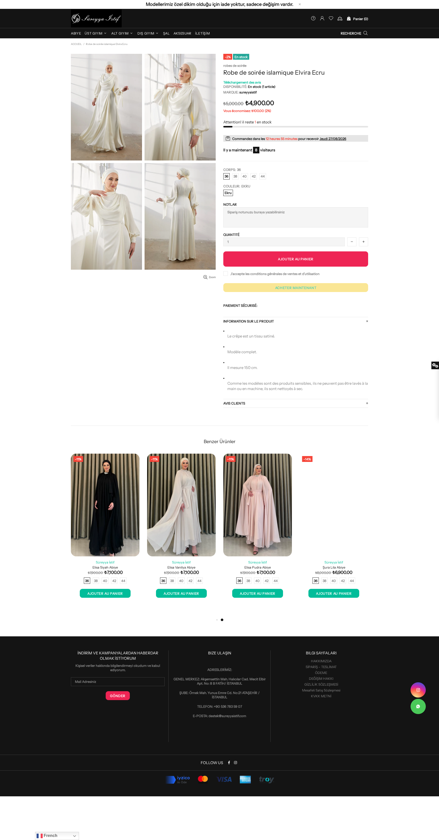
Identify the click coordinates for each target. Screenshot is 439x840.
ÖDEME (321, 673)
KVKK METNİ (321, 696)
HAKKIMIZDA (321, 661)
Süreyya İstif (105, 562)
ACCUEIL (76, 44)
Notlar (230, 204)
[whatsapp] (418, 706)
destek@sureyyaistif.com (227, 716)
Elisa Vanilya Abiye (181, 567)
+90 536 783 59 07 (228, 706)
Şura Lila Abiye (334, 567)
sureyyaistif (96, 18)
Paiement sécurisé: (240, 305)
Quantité (231, 235)
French (50, 835)
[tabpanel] (258, 531)
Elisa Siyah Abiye (105, 567)
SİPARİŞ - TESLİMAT (321, 667)
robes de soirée (234, 65)
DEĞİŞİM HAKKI (321, 678)
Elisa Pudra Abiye (257, 567)
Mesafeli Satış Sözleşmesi (321, 690)
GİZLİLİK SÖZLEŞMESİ (321, 684)
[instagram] (418, 690)
